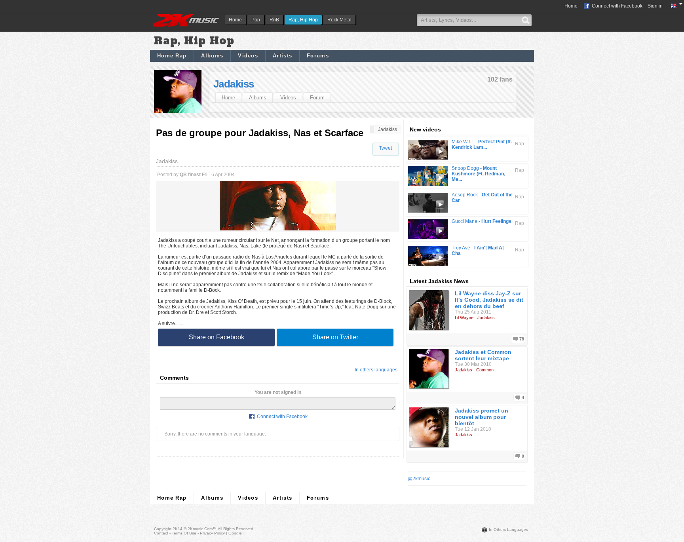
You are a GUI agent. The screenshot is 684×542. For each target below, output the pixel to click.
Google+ (236, 533)
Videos (248, 56)
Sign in (655, 6)
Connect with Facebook (616, 6)
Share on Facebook (216, 337)
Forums (318, 56)
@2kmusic (419, 478)
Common (485, 369)
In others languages (376, 370)
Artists (282, 56)
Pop (255, 20)
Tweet (385, 148)
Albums (212, 56)
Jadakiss (233, 84)
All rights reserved (235, 529)
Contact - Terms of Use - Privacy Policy (189, 533)
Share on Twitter (335, 337)
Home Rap (171, 56)
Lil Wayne (464, 317)
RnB (274, 20)
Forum (317, 98)
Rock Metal (339, 20)
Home (235, 20)
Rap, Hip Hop (303, 20)
